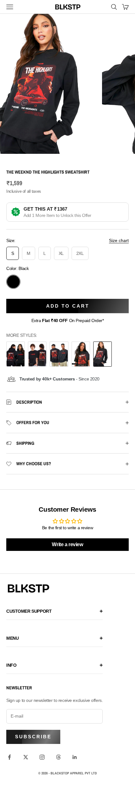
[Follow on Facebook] (9, 757)
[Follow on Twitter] (26, 757)
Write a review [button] (67, 544)
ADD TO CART (67, 306)
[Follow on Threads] (58, 757)
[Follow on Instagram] (42, 757)
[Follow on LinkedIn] (75, 757)
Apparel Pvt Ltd (83, 773)
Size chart (119, 240)
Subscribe (33, 736)
